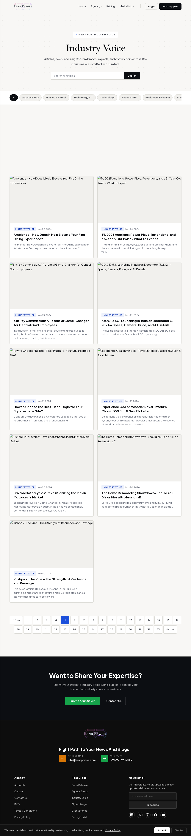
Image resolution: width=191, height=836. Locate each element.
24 (74, 629)
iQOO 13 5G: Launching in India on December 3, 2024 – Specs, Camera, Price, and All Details (137, 323)
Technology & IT (83, 97)
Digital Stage (79, 804)
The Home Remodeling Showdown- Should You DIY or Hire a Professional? (137, 495)
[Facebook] (155, 815)
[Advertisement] (95, 133)
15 (158, 619)
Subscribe (153, 804)
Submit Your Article (83, 701)
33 (158, 629)
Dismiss (179, 830)
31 (139, 629)
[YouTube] (163, 815)
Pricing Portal (79, 817)
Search (132, 75)
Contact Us (113, 701)
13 (140, 619)
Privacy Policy (22, 817)
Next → (170, 629)
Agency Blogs (30, 97)
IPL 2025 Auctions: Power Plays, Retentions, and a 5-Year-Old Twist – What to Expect (138, 237)
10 (112, 619)
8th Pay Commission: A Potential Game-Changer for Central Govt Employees (51, 323)
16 (168, 619)
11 (121, 619)
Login (151, 6)
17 (177, 619)
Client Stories (79, 810)
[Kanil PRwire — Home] (95, 733)
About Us (19, 785)
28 (111, 629)
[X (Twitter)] (140, 815)
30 (130, 629)
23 (64, 629)
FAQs (17, 804)
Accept (162, 830)
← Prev (16, 619)
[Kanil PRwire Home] (23, 6)
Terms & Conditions (25, 810)
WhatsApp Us (170, 6)
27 (102, 629)
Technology (107, 97)
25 (83, 629)
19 (27, 629)
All (13, 97)
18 (18, 629)
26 (92, 629)
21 (46, 629)
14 (149, 619)
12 (130, 619)
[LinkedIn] (132, 815)
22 (55, 629)
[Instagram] (148, 815)
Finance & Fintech (56, 97)
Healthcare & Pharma (157, 97)
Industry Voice (80, 797)
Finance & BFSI (130, 97)
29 (120, 629)
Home (82, 6)
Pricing (111, 6)
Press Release (80, 785)
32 (148, 629)
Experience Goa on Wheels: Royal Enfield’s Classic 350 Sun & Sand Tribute (134, 409)
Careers (19, 791)
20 (37, 629)
